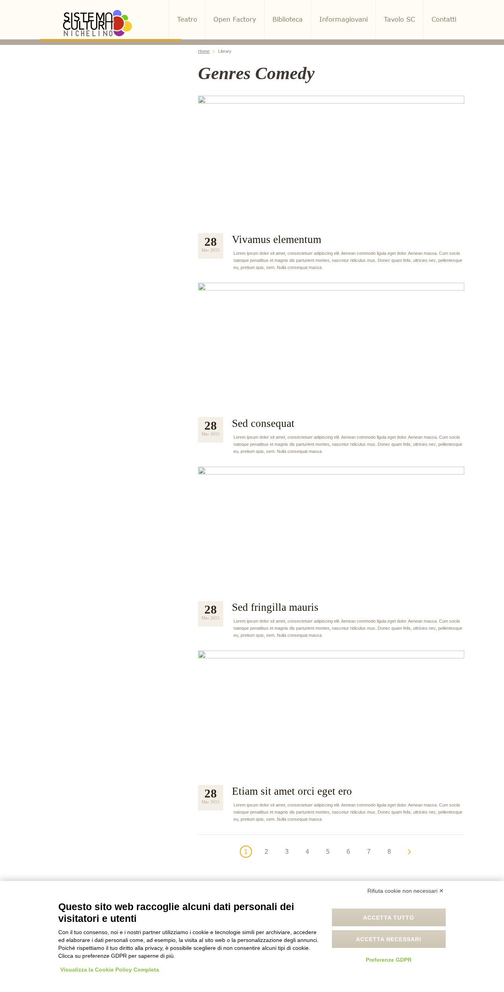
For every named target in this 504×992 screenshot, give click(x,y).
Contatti (444, 19)
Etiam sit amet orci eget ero (292, 791)
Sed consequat (263, 423)
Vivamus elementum (276, 239)
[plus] (331, 159)
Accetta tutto (388, 917)
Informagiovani (343, 19)
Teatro (187, 19)
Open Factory (234, 19)
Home (203, 51)
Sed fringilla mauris (275, 607)
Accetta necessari (388, 939)
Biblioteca (287, 19)
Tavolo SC (399, 19)
